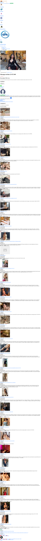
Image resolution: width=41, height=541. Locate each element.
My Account (7, 531)
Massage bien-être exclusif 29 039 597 (6, 282)
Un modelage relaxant (4, 324)
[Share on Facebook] (0, 100)
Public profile (11, 539)
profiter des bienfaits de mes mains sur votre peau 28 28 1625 (8, 184)
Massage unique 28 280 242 (4, 157)
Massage (4, 532)
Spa (16, 532)
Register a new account (16, 538)
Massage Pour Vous (3, 496)
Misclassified (3, 101)
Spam (1, 101)
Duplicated (6, 101)
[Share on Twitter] (1, 100)
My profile (8, 539)
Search (3, 531)
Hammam (1, 532)
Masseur (9, 532)
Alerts (5, 539)
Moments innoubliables (4, 171)
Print (1, 99)
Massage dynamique (3, 481)
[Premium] (0, 417)
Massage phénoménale (4, 211)
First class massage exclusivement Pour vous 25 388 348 (8, 382)
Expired (9, 101)
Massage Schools (19, 532)
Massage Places (14, 532)
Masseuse (6, 532)
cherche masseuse (3, 255)
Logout (1, 540)
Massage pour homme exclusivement (5, 353)
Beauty (11, 532)
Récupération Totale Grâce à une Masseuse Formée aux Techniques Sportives (11, 241)
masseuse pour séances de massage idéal (6, 524)
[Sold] (0, 472)
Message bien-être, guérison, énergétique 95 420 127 (7, 268)
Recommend (3, 99)
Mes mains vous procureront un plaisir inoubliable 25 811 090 (9, 198)
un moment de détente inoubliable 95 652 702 (7, 338)
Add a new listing (11, 531)
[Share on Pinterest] (2, 100)
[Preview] (0, 157)
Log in (12, 538)
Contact (5, 531)
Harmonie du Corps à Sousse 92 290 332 (6, 311)
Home (1, 531)
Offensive (11, 101)
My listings (2, 539)
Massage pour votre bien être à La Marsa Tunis (7, 411)
